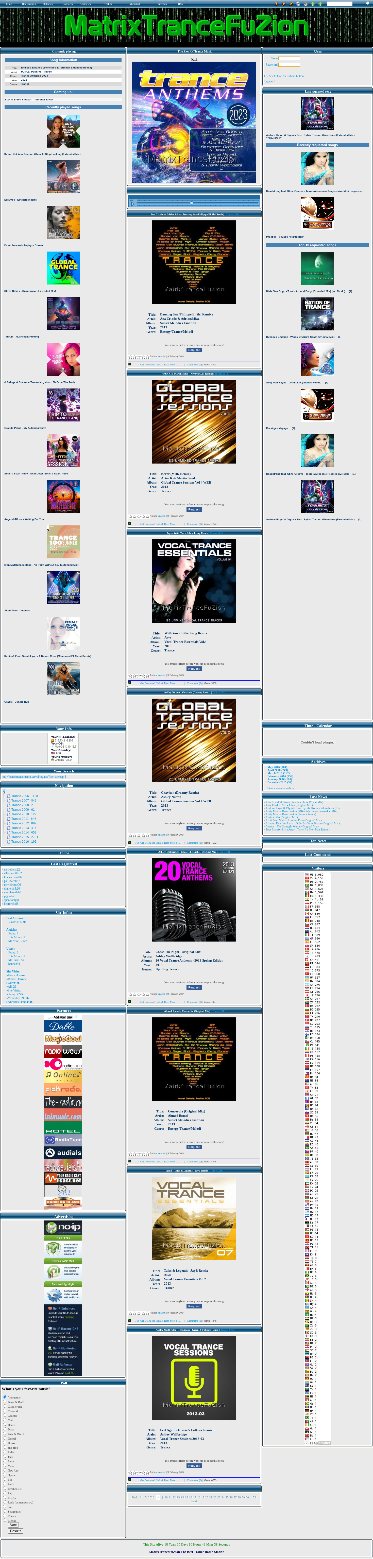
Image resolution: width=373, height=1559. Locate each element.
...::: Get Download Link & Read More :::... (157, 364)
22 (214, 1497)
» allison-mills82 (12, 873)
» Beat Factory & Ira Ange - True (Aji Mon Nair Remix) (297, 829)
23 (219, 1497)
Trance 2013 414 (24, 828)
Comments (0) (194, 364)
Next (194, 1500)
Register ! (269, 81)
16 (190, 1497)
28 (239, 1497)
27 (235, 1497)
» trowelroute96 (11, 885)
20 (206, 1497)
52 (254, 1497)
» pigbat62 (8, 896)
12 (174, 1497)
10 (166, 1497)
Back (135, 1497)
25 (227, 1497)
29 (243, 1497)
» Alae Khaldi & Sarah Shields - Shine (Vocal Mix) (293, 802)
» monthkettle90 (11, 892)
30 (247, 1497)
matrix (14, 922)
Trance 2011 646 (23, 819)
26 (231, 1497)
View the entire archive (280, 788)
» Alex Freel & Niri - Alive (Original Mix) (288, 805)
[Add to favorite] (320, 3)
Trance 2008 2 (22, 805)
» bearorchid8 (10, 904)
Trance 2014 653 (24, 832)
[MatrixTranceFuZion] (312, 3)
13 (178, 1497)
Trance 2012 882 (24, 823)
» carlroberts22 (11, 869)
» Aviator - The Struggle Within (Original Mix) (291, 826)
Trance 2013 (232, 214)
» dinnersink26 (11, 888)
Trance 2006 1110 (24, 796)
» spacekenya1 (10, 900)
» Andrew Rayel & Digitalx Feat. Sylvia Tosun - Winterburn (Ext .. (303, 808)
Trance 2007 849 (24, 800)
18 (198, 1497)
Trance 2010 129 (24, 814)
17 (194, 1497)
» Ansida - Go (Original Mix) (281, 817)
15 (186, 1497)
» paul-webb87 (11, 881)
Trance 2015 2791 (24, 837)
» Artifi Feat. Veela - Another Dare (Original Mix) (293, 820)
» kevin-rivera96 (12, 877)
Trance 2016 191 (24, 841)
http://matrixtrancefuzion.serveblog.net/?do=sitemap (33, 776)
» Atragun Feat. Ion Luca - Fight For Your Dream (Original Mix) (302, 823)
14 (182, 1497)
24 (223, 1497)
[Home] (305, 3)
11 (170, 1497)
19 (202, 1497)
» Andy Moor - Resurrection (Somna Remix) (290, 814)
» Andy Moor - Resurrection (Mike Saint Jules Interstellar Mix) (300, 811)
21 (210, 1497)
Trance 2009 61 (23, 809)
